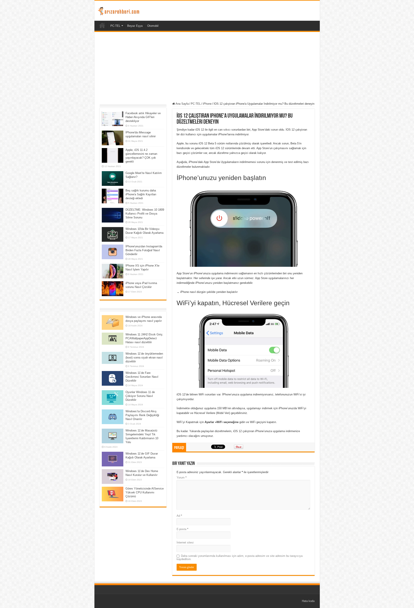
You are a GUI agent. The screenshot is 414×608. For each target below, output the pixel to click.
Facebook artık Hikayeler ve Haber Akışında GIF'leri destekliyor (143, 117)
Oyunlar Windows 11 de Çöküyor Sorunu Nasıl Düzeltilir (140, 395)
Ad (179, 515)
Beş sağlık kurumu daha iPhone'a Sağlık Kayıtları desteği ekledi (140, 194)
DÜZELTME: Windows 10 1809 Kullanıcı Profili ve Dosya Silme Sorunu (144, 213)
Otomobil (152, 25)
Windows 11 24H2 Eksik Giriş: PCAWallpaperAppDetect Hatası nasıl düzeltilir (144, 338)
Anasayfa (102, 25)
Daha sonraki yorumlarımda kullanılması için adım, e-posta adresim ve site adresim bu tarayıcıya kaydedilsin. (240, 557)
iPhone (207, 103)
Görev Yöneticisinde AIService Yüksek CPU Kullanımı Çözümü (144, 492)
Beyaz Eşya (135, 25)
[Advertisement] (207, 67)
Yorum (182, 477)
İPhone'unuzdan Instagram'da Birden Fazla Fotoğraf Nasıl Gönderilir (143, 250)
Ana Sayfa (182, 103)
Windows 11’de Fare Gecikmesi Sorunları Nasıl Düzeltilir (141, 376)
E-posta (182, 529)
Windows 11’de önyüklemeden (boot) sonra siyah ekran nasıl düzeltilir (144, 357)
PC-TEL (115, 25)
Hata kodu (308, 601)
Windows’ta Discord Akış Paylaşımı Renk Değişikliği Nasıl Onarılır (142, 415)
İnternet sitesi (185, 542)
